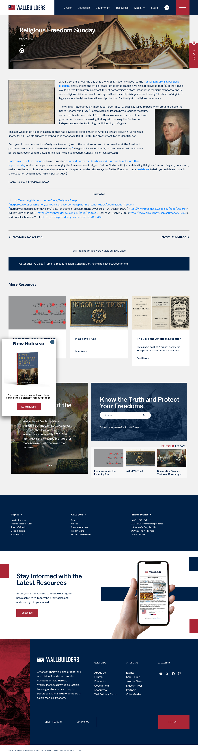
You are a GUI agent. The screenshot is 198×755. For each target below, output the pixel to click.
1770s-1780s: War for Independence (147, 524)
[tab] (167, 446)
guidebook (143, 169)
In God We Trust (134, 471)
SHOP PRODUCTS (53, 722)
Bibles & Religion (18, 531)
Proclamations (77, 531)
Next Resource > (175, 237)
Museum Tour (134, 685)
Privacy (78, 750)
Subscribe (27, 612)
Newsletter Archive (79, 527)
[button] (47, 465)
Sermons (75, 520)
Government (103, 7)
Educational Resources (81, 534)
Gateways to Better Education (27, 161)
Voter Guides (134, 694)
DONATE (173, 722)
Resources (122, 7)
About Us (100, 672)
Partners (131, 690)
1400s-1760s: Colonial (141, 520)
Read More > (81, 351)
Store (154, 7)
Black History (17, 534)
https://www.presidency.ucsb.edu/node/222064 (67, 213)
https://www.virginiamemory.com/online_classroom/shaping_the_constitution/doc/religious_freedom (72, 204)
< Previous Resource (26, 237)
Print (21, 50)
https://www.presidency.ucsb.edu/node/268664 (157, 208)
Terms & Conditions (64, 750)
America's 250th (18, 527)
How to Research (18, 520)
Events (130, 672)
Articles (74, 524)
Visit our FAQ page (114, 250)
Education (84, 7)
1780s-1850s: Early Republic (143, 527)
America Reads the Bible (21, 524)
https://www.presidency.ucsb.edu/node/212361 (158, 213)
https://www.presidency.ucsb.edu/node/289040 (71, 217)
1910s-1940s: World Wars (142, 531)
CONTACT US (83, 722)
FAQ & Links (133, 677)
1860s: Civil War (138, 534)
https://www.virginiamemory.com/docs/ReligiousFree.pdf (44, 200)
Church (68, 7)
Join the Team (134, 681)
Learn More (28, 406)
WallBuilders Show (105, 694)
